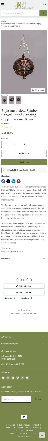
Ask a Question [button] (25, 292)
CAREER (36, 428)
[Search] (43, 13)
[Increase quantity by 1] (24, 144)
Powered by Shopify (24, 436)
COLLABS (29, 430)
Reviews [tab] (8, 298)
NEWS (28, 428)
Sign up (38, 399)
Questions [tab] (24, 298)
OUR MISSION (11, 425)
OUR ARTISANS (24, 425)
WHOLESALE (10, 428)
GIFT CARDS (19, 430)
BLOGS (20, 428)
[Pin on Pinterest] (19, 181)
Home (3, 21)
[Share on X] (8, 181)
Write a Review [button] (25, 286)
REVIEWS (36, 425)
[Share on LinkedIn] (13, 181)
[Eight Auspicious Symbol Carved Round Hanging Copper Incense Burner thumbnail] (4, 99)
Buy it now (24, 162)
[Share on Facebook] (3, 181)
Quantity (4, 138)
